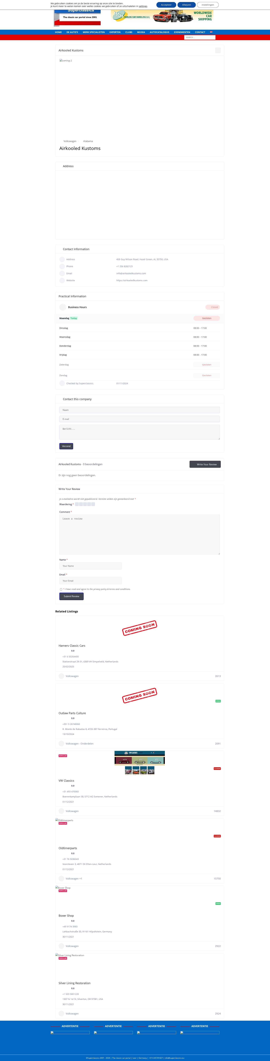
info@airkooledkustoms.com (131, 273)
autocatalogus (159, 32)
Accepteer (166, 4)
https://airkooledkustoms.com (132, 280)
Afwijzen (186, 4)
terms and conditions (119, 589)
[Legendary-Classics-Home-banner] (199, 1048)
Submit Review (71, 596)
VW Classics (66, 780)
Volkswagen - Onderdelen (79, 743)
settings (143, 6)
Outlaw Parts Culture (72, 713)
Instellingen (208, 4)
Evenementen (182, 32)
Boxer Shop (66, 915)
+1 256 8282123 (124, 266)
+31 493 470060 (70, 791)
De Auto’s (72, 32)
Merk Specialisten (94, 32)
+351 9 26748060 (71, 724)
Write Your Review (207, 464)
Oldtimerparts (68, 848)
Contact (200, 32)
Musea (141, 32)
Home (58, 32)
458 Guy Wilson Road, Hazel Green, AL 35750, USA (142, 259)
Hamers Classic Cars (72, 645)
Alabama (88, 141)
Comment (65, 511)
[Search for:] (199, 37)
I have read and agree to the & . (97, 589)
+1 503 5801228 (70, 994)
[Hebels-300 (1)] (113, 1048)
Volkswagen (70, 141)
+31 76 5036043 (70, 859)
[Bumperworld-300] (70, 1048)
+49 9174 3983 (70, 926)
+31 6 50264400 (70, 656)
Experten (115, 32)
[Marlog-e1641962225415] (162, 20)
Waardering (66, 504)
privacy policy (100, 589)
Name (63, 559)
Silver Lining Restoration (74, 983)
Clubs (128, 32)
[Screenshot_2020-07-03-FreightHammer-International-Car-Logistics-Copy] (156, 1048)
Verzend (66, 446)
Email (63, 574)
